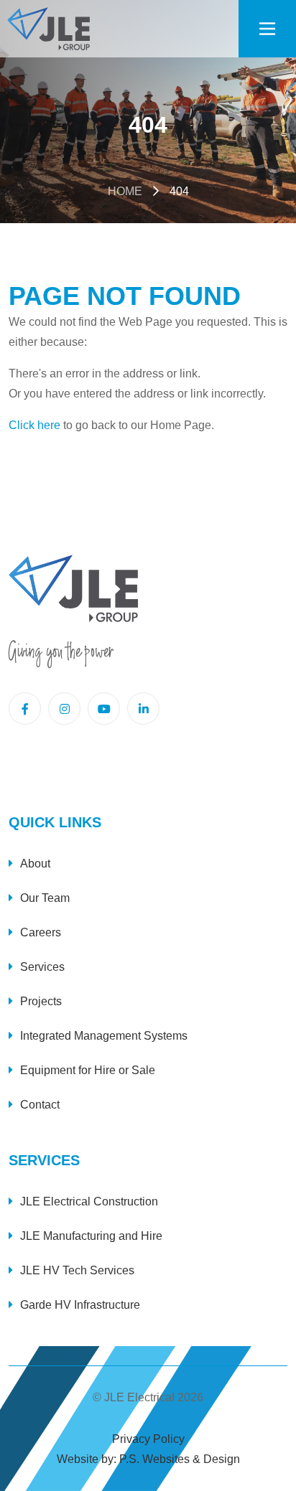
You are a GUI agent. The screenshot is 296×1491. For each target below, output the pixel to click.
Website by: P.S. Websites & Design (148, 1459)
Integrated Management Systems (104, 1036)
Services (42, 967)
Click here (34, 425)
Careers (40, 932)
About (35, 863)
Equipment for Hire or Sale (87, 1070)
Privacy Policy (148, 1439)
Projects (41, 1001)
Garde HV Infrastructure (80, 1305)
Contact (40, 1105)
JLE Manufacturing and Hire (91, 1236)
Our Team (45, 898)
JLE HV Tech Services (77, 1270)
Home (125, 191)
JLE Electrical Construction (89, 1201)
